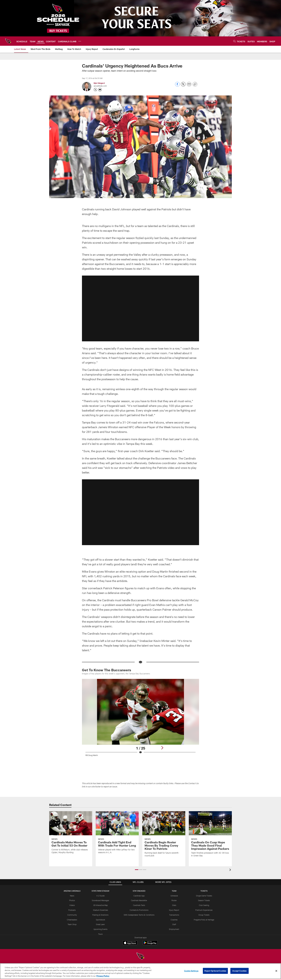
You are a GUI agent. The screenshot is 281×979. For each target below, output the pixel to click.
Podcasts (72, 910)
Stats (174, 905)
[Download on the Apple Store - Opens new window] (129, 943)
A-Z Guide (100, 896)
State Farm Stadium (100, 891)
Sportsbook (100, 920)
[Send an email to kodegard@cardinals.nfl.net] (100, 89)
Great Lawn (100, 924)
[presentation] (230, 870)
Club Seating (204, 905)
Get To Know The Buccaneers (106, 670)
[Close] (276, 971)
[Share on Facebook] (177, 85)
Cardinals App (139, 896)
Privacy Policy (102, 976)
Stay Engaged (139, 891)
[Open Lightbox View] (140, 719)
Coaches (174, 920)
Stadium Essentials (100, 910)
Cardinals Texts (139, 905)
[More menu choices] (80, 41)
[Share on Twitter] (183, 85)
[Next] (162, 747)
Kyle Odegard (99, 83)
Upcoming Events (100, 929)
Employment (174, 929)
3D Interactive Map (100, 905)
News (72, 896)
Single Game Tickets (204, 896)
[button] (140, 308)
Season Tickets (204, 900)
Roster (174, 900)
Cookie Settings (191, 971)
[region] (140, 971)
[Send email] (189, 85)
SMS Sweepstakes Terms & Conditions (139, 915)
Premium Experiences (204, 910)
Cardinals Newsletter (139, 900)
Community (72, 915)
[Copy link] (195, 84)
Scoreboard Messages (100, 900)
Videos (72, 905)
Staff (174, 924)
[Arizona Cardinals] (140, 956)
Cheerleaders (72, 920)
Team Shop (72, 924)
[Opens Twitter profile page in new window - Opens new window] (95, 89)
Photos (72, 900)
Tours (100, 934)
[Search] (234, 41)
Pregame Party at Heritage (204, 920)
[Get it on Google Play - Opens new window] (150, 944)
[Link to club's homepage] (8, 41)
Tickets (204, 891)
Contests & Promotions (139, 910)
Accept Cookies (239, 971)
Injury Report (174, 910)
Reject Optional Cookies (215, 971)
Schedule (174, 896)
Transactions (174, 915)
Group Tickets (203, 915)
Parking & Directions (100, 915)
